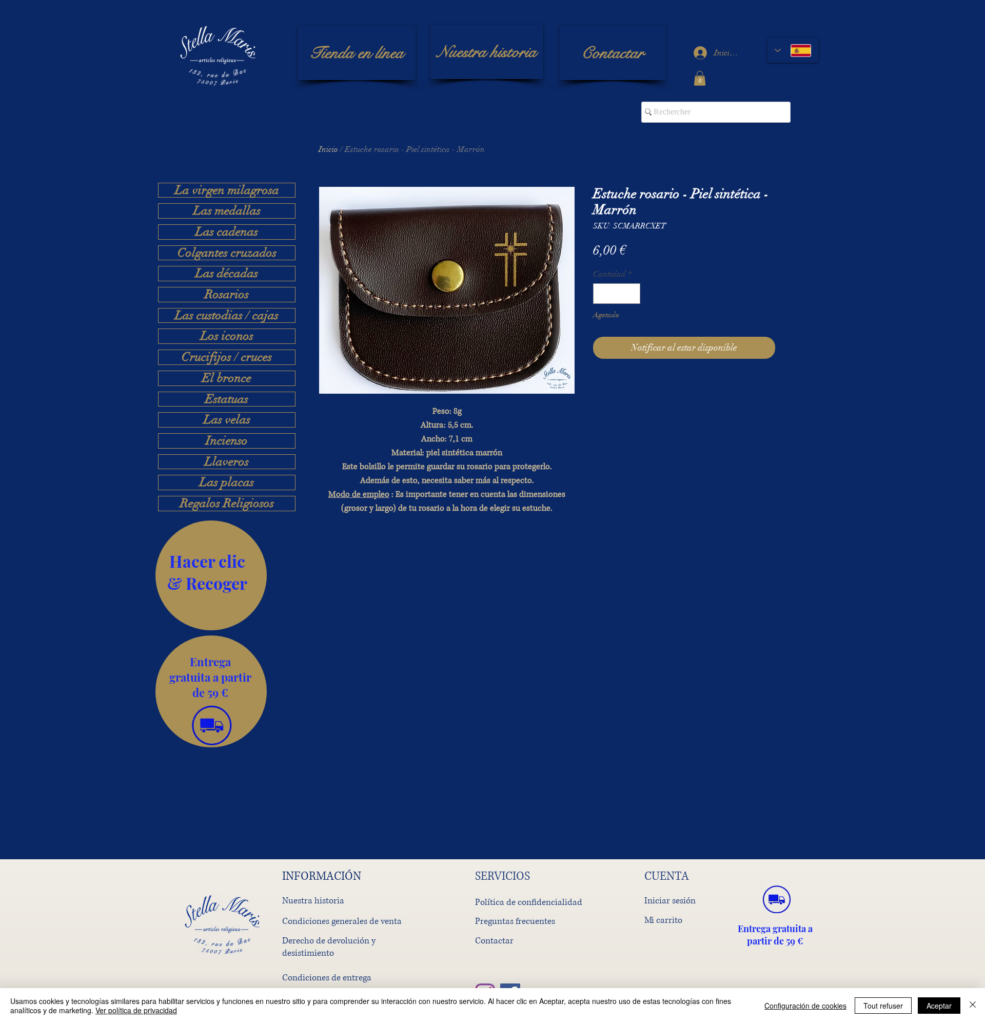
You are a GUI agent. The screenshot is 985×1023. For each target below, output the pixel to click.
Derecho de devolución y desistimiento (329, 947)
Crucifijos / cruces (227, 357)
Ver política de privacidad (136, 1010)
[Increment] (631, 293)
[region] (211, 575)
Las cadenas (226, 232)
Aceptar (939, 1005)
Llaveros (227, 462)
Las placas (227, 482)
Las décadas (226, 273)
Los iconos (227, 336)
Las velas (227, 420)
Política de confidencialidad (528, 902)
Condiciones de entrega (326, 977)
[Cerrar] (973, 1005)
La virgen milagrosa (227, 190)
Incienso (227, 441)
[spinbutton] (616, 293)
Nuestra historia (313, 900)
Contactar (494, 941)
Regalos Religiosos (227, 503)
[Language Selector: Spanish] (792, 50)
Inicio (328, 149)
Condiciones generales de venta (342, 921)
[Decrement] (602, 293)
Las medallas (227, 211)
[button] (700, 78)
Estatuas (226, 399)
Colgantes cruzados (227, 253)
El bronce (226, 378)
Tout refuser (883, 1005)
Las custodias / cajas (227, 315)
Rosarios (227, 294)
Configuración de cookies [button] (805, 1005)
